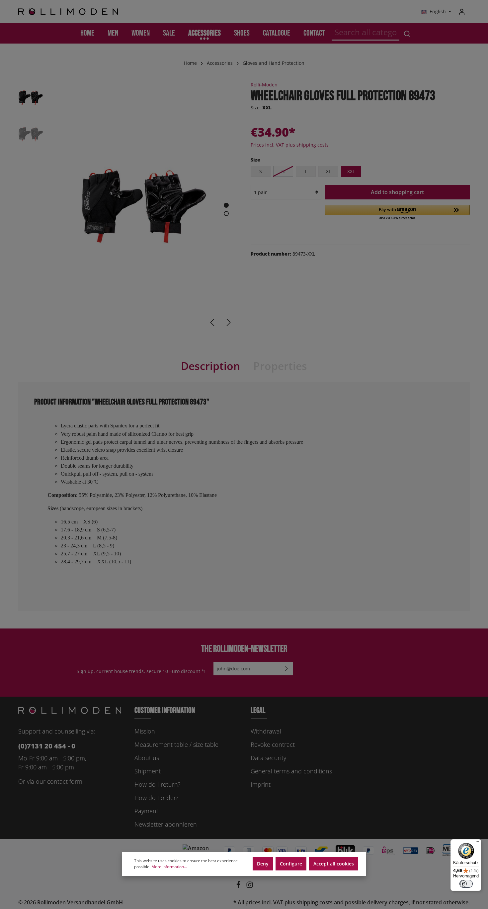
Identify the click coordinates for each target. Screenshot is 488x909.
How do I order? (156, 798)
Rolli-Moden (264, 84)
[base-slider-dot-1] (226, 205)
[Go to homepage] (68, 12)
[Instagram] (249, 886)
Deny (263, 863)
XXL (351, 171)
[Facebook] (239, 886)
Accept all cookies (333, 863)
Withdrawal (266, 731)
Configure (291, 863)
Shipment (147, 771)
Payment (146, 811)
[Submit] (286, 668)
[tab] (210, 366)
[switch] (466, 884)
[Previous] (212, 322)
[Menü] (477, 843)
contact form (64, 781)
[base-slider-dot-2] (226, 213)
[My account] (461, 11)
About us (146, 758)
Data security (268, 758)
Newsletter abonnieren (165, 824)
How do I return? (157, 784)
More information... (169, 866)
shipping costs (314, 902)
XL (328, 171)
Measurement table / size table (176, 744)
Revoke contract (273, 744)
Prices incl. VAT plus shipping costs (290, 145)
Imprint (261, 784)
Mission (144, 731)
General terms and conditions (291, 771)
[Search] (407, 33)
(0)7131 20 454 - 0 (46, 745)
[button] (397, 213)
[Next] (228, 322)
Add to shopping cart (397, 192)
